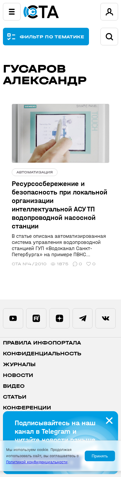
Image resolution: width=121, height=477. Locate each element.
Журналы (19, 364)
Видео (14, 386)
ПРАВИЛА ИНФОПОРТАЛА (42, 343)
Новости (18, 375)
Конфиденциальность (42, 354)
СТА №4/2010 (29, 263)
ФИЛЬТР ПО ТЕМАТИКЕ (52, 36)
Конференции (27, 408)
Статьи (14, 397)
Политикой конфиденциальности (37, 461)
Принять (100, 456)
